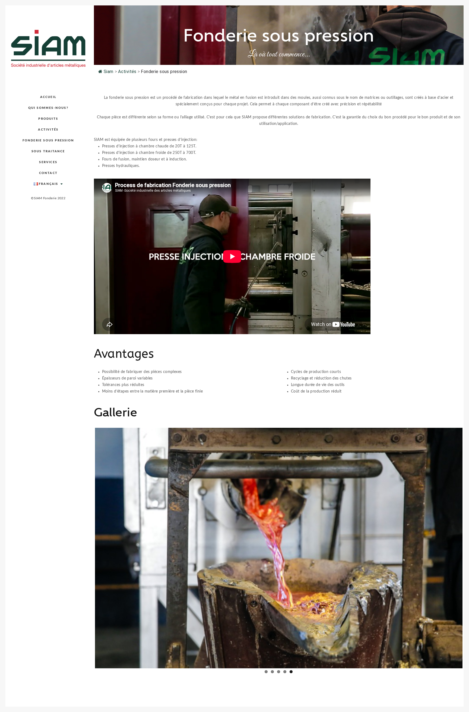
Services (48, 162)
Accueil (48, 97)
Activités (48, 129)
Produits (48, 118)
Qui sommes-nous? (48, 107)
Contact (48, 173)
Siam (108, 71)
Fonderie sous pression (48, 140)
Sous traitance (48, 151)
